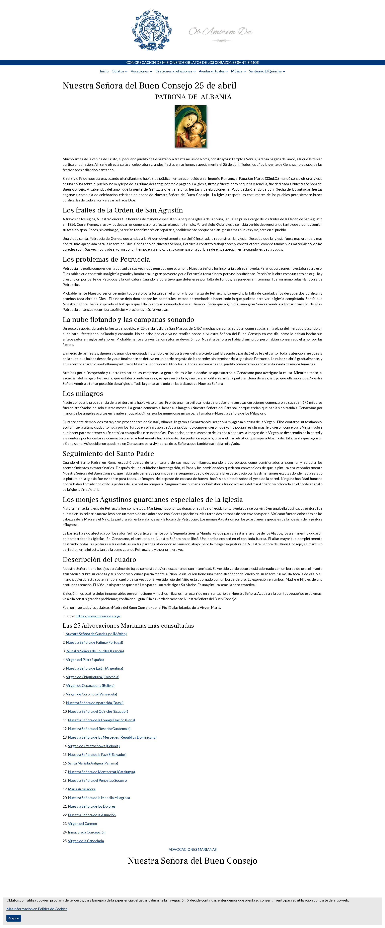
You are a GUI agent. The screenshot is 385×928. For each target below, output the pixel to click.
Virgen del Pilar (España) (85, 659)
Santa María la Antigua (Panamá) (93, 763)
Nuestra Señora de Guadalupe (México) (96, 633)
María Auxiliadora (81, 789)
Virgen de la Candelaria (86, 841)
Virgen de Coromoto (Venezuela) (91, 694)
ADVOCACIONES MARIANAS (193, 849)
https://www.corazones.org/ (98, 616)
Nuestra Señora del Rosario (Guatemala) (99, 728)
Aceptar (13, 918)
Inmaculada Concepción (86, 832)
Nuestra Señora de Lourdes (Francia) (95, 651)
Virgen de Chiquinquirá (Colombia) (92, 677)
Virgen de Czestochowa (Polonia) (94, 746)
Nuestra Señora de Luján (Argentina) (94, 668)
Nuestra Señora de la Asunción (92, 815)
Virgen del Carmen (82, 823)
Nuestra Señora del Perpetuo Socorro (97, 780)
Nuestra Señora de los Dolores (92, 806)
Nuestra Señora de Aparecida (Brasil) (95, 702)
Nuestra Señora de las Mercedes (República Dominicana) (112, 737)
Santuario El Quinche (265, 71)
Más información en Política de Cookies (36, 909)
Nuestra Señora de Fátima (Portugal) (94, 642)
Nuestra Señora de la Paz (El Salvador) (97, 754)
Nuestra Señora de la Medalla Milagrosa (99, 797)
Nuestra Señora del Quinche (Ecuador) (98, 711)
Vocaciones (140, 71)
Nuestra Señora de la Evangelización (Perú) (101, 720)
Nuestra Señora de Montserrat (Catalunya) (101, 771)
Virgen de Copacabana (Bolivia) (90, 685)
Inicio (104, 71)
